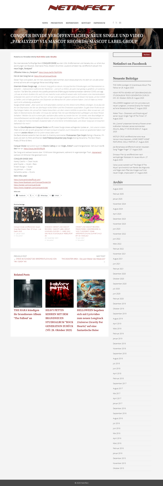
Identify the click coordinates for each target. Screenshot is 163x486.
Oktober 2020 (118, 278)
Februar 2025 (118, 194)
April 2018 (117, 373)
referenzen (72, 23)
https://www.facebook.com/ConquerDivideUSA (32, 182)
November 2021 (119, 254)
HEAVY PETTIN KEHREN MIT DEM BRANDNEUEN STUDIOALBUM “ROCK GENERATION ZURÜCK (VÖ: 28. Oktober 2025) (132, 95)
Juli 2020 (116, 288)
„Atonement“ (97, 152)
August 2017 (118, 388)
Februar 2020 (118, 298)
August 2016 (118, 418)
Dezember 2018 (119, 343)
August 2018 (118, 358)
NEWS (45, 23)
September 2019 (119, 313)
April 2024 (117, 214)
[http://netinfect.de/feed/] (116, 22)
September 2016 (119, 413)
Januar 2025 (117, 199)
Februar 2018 (118, 378)
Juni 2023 (116, 229)
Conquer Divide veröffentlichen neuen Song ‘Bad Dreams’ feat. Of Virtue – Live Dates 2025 (27, 229)
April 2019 (117, 323)
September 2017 (119, 383)
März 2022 (117, 244)
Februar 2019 (118, 333)
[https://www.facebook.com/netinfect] (113, 22)
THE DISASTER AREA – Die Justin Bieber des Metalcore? (83, 259)
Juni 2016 (116, 428)
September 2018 (119, 353)
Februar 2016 (118, 448)
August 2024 (118, 209)
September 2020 (119, 283)
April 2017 (117, 398)
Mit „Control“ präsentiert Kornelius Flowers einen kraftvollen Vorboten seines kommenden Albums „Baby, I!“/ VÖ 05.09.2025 (132, 126)
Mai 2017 (116, 393)
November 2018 (119, 348)
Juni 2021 (116, 264)
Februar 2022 (118, 249)
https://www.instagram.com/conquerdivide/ (31, 187)
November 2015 (119, 463)
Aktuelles (53, 57)
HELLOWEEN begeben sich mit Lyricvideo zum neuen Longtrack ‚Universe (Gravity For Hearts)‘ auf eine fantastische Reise (131, 106)
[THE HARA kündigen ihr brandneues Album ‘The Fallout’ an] (28, 307)
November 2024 (119, 204)
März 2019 (117, 328)
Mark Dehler (40, 57)
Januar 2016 (117, 453)
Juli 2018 (116, 363)
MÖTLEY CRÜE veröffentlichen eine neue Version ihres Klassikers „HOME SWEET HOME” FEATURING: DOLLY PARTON (131, 139)
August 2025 (118, 189)
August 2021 (118, 259)
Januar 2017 (117, 403)
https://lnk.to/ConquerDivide (45, 76)
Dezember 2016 (119, 408)
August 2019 (118, 318)
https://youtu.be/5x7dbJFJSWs (50, 72)
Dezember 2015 (119, 458)
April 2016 (117, 438)
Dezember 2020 (119, 273)
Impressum (99, 23)
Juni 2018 (116, 368)
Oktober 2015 (118, 468)
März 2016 (117, 443)
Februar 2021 (118, 268)
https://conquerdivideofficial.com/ (27, 179)
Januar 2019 (117, 338)
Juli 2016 (116, 423)
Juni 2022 (116, 239)
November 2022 (119, 234)
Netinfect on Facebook (130, 64)
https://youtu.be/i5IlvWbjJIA (34, 148)
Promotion (57, 23)
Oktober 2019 (118, 308)
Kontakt (86, 23)
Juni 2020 (116, 293)
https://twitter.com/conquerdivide (27, 185)
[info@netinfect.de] (120, 22)
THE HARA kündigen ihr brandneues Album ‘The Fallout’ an (27, 314)
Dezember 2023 (119, 219)
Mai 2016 (116, 433)
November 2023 (119, 224)
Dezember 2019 (119, 303)
